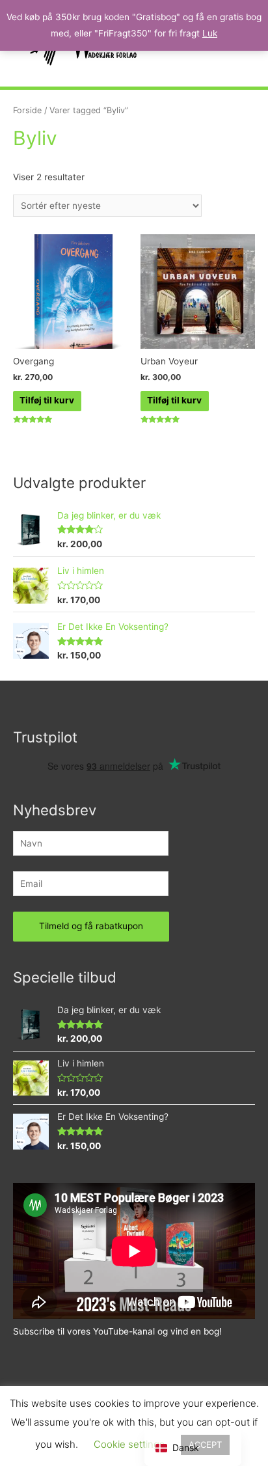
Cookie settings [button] (129, 1444)
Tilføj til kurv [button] (47, 400)
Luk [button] (209, 33)
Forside (27, 110)
